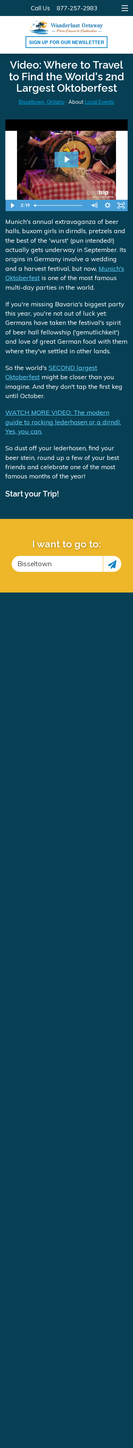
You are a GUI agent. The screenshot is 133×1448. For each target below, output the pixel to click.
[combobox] (57, 564)
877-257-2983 (77, 8)
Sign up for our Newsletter (66, 42)
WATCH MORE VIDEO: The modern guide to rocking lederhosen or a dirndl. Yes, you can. (63, 421)
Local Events (99, 102)
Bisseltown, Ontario (42, 102)
